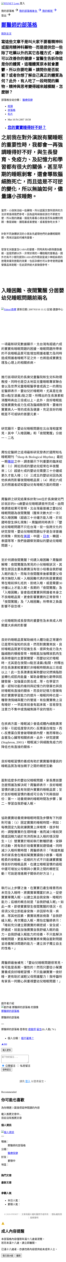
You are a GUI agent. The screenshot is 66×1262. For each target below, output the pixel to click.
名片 (10, 114)
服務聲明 (34, 1217)
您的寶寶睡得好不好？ (27, 127)
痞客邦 (32, 1029)
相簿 (10, 106)
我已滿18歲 (8, 1255)
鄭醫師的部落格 (19, 25)
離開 (18, 1255)
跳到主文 (6, 33)
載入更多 (7, 1050)
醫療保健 (27, 100)
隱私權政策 (57, 1214)
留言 (39, 1029)
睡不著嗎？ (27, 1038)
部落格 (11, 110)
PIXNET (14, 1214)
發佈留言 (7, 1069)
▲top (4, 1044)
